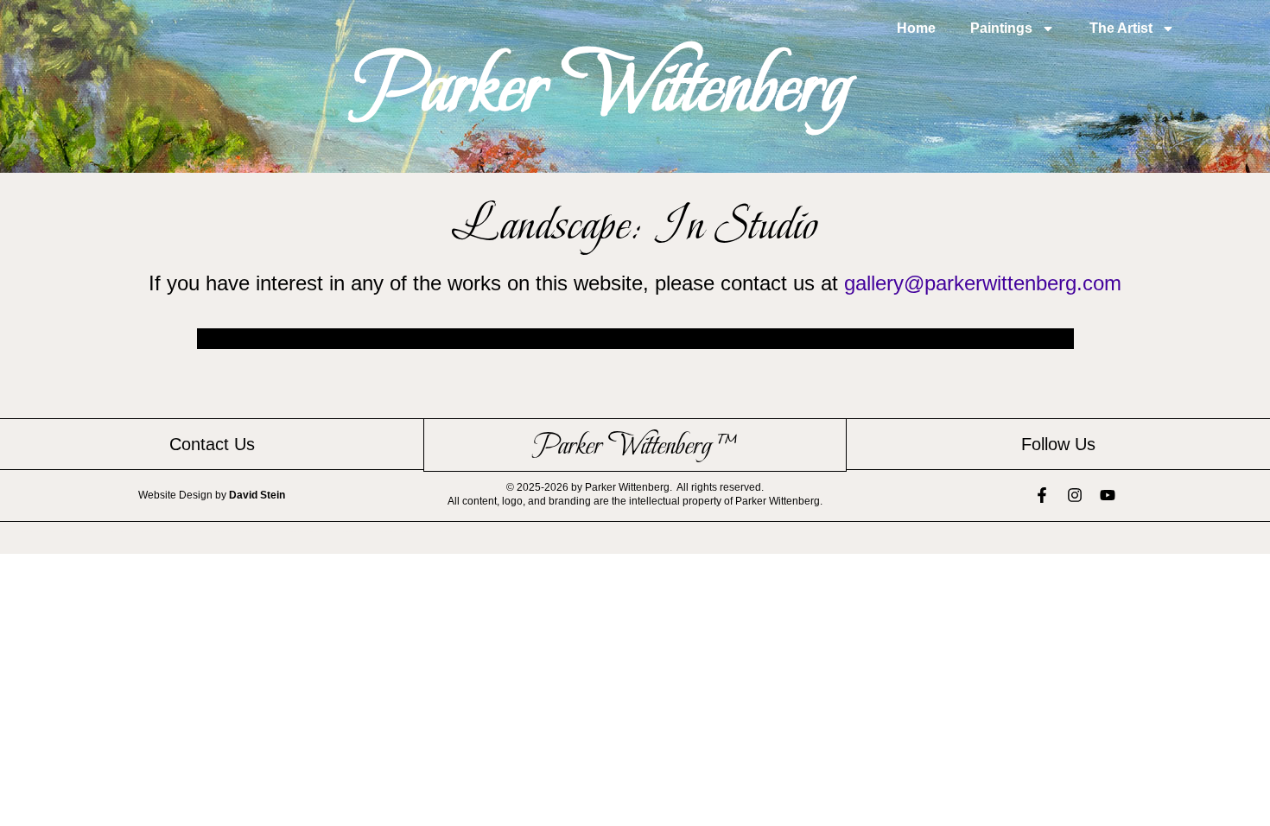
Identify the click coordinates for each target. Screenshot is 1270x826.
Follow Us (1058, 444)
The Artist (1121, 28)
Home (916, 28)
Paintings (1001, 28)
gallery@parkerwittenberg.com (982, 283)
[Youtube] (1107, 495)
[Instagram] (1075, 495)
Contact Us (212, 444)
